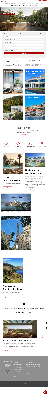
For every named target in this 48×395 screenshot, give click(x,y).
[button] (43, 334)
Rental (43, 34)
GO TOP (23, 386)
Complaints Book (18, 380)
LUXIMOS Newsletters (18, 369)
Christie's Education (18, 375)
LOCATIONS (24, 3)
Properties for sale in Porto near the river (33, 364)
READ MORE (5, 352)
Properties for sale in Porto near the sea (33, 366)
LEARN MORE (24, 134)
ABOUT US (37, 3)
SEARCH (24, 53)
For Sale (7, 34)
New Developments (25, 34)
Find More (7, 187)
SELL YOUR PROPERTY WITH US (15, 5)
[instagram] (10, 372)
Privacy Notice (17, 373)
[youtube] (6, 372)
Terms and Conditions (18, 371)
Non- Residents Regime (30, 373)
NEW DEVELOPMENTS (15, 3)
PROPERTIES (7, 3)
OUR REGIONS (30, 3)
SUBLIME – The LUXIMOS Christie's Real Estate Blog (18, 366)
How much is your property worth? (31, 5)
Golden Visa (28, 375)
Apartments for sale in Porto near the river (33, 368)
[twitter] (8, 372)
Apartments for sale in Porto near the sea (33, 370)
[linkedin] (7, 374)
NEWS (42, 3)
